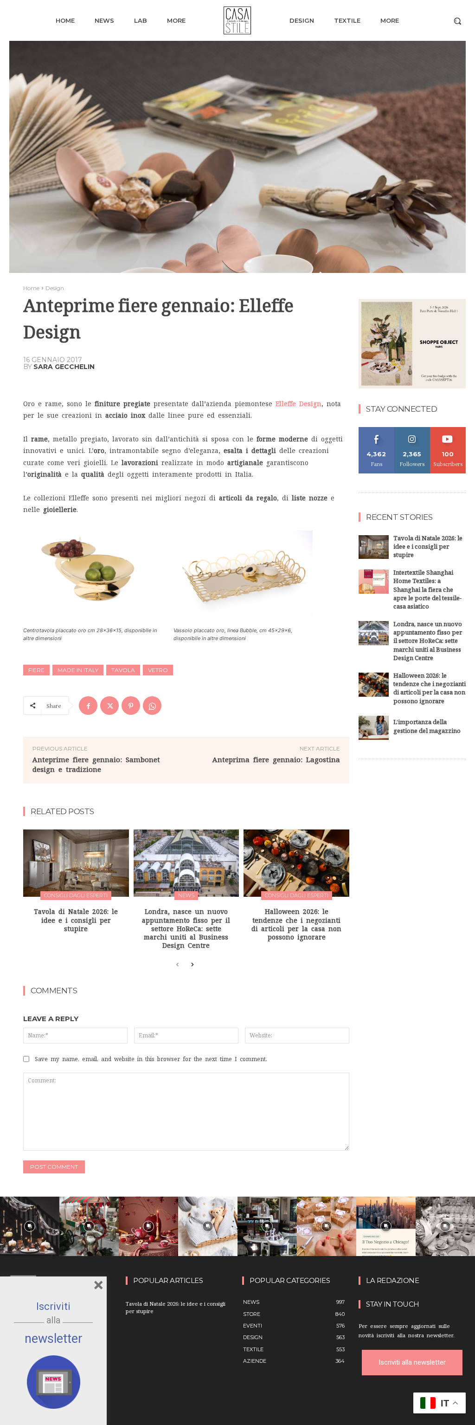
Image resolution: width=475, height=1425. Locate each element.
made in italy (78, 670)
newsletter (54, 1338)
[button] (457, 21)
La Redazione (392, 1280)
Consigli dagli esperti (76, 895)
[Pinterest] (131, 705)
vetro (158, 670)
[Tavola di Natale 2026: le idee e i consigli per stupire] (76, 863)
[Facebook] (88, 705)
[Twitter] (109, 705)
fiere (36, 670)
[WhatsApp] (152, 705)
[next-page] (192, 965)
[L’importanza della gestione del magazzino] (374, 728)
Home (31, 288)
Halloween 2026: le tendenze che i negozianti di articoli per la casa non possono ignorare (429, 689)
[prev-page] (177, 965)
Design (54, 288)
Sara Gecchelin (64, 366)
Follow (412, 430)
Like (376, 430)
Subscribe (448, 430)
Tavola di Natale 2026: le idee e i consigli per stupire (76, 920)
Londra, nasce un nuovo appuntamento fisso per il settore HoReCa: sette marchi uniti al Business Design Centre (186, 928)
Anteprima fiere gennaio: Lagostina (276, 759)
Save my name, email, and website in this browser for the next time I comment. (151, 1059)
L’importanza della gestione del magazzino (427, 727)
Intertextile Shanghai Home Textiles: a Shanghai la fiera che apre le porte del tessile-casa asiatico (427, 591)
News (186, 895)
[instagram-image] (29, 1226)
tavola (123, 670)
